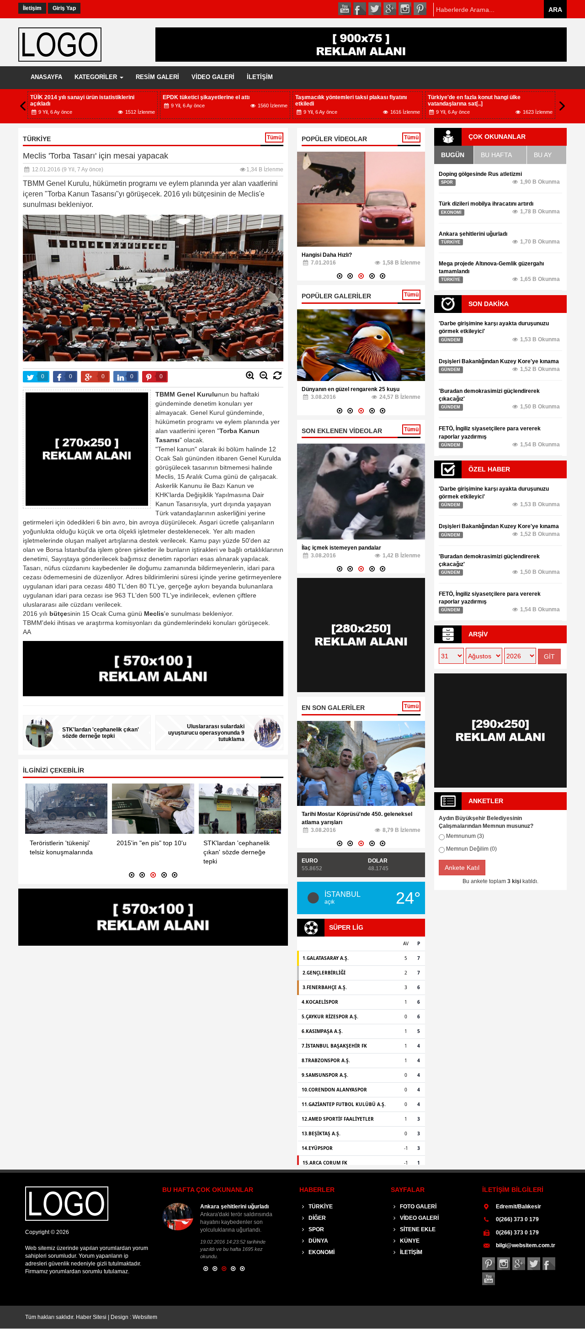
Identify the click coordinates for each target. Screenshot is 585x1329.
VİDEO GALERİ (212, 77)
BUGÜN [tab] (452, 155)
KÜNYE (409, 1241)
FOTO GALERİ (417, 1206)
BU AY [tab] (543, 155)
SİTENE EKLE (417, 1229)
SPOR (315, 1229)
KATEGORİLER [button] (96, 77)
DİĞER (316, 1218)
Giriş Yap (64, 8)
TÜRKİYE (320, 1206)
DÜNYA (317, 1241)
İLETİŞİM (260, 77)
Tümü (274, 137)
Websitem (145, 1317)
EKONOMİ (321, 1252)
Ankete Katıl (462, 867)
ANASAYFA (46, 77)
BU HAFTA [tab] (496, 155)
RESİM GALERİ (157, 77)
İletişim (32, 8)
